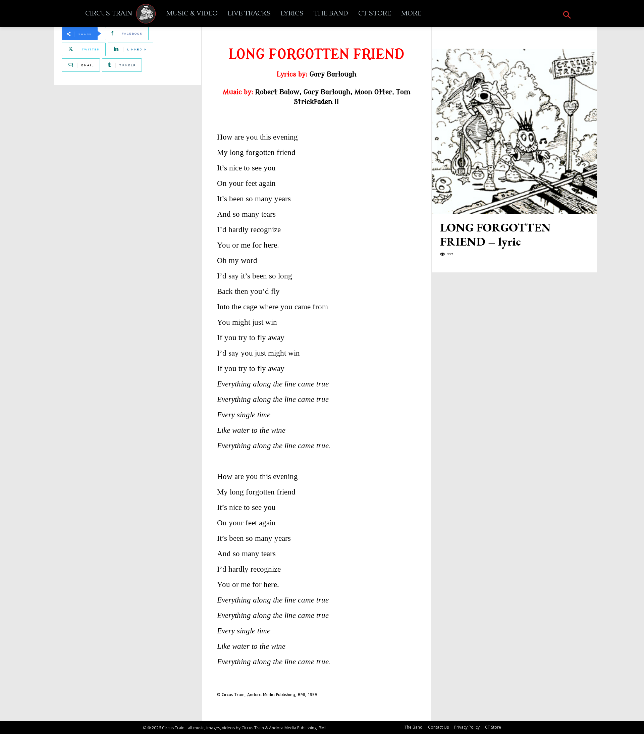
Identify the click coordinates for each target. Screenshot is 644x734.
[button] (567, 15)
